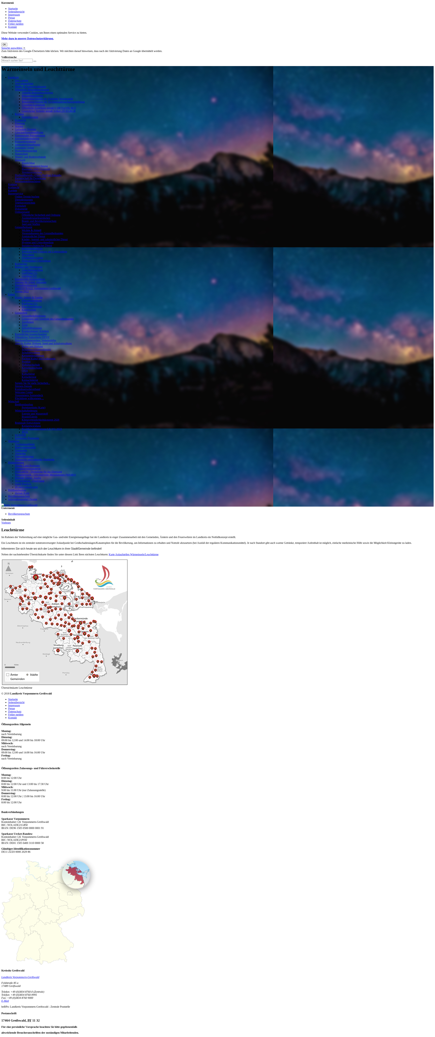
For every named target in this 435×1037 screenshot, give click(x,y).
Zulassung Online (24, 147)
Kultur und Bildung (32, 346)
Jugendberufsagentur (26, 285)
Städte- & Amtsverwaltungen (30, 86)
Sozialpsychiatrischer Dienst (37, 245)
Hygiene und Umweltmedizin (38, 242)
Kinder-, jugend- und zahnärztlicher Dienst (45, 239)
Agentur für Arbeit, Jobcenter (30, 282)
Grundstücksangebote (33, 104)
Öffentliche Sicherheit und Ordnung (41, 214)
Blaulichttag (28, 163)
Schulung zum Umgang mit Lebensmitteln (44, 251)
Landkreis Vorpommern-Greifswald (20, 977)
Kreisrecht (20, 120)
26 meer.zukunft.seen (26, 487)
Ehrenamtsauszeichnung (35, 166)
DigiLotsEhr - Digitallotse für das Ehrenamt (38, 471)
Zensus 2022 (22, 291)
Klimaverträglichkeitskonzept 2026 (40, 419)
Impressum (14, 14)
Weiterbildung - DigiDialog (29, 480)
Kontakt (12, 26)
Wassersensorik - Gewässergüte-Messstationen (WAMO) (45, 474)
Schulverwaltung (31, 352)
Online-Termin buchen (27, 196)
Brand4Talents (29, 416)
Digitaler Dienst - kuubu (28, 477)
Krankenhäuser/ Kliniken (35, 331)
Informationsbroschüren (27, 181)
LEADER (20, 435)
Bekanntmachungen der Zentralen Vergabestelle (47, 98)
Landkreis (13, 77)
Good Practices (23, 483)
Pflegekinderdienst (32, 300)
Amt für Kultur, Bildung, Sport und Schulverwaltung (43, 343)
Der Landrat (21, 80)
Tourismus (13, 441)
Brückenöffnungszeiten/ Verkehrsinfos (35, 340)
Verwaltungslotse (24, 83)
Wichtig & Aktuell (31, 230)
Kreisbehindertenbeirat (27, 138)
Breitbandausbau (24, 404)
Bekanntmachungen (32, 95)
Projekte (26, 361)
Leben (11, 294)
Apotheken (28, 321)
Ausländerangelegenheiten (36, 218)
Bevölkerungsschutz (19, 496)
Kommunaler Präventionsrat (30, 135)
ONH (25, 370)
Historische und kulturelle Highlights (34, 459)
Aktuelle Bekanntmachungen (37, 92)
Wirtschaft (13, 401)
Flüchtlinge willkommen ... (29, 398)
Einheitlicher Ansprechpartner (31, 334)
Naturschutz (21, 153)
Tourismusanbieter (25, 444)
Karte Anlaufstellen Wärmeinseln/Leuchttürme (134, 554)
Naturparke (21, 450)
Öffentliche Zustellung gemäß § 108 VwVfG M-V (49, 107)
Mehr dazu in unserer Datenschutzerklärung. (27, 38)
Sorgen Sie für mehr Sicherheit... (32, 383)
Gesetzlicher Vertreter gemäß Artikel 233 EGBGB (49, 111)
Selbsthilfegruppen (32, 328)
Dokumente (21, 208)
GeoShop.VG (29, 276)
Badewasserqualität (25, 447)
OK (4, 44)
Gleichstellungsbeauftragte (29, 132)
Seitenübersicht (16, 11)
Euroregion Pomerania (27, 438)
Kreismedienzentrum (33, 355)
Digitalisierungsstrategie (28, 468)
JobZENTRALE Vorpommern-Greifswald (38, 288)
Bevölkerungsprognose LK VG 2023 (42, 428)
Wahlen (19, 126)
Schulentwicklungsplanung (36, 349)
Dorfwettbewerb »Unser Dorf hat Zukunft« (38, 175)
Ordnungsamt (22, 211)
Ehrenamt (20, 159)
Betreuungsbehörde (32, 248)
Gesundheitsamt (23, 227)
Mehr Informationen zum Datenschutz (21, 54)
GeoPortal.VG (29, 273)
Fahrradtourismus (24, 456)
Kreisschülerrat (30, 380)
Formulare (20, 205)
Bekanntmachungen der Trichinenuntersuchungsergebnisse (53, 101)
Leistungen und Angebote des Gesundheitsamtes (48, 318)
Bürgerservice (15, 193)
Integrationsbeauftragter (27, 144)
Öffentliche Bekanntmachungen (32, 89)
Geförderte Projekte (25, 129)
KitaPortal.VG (29, 303)
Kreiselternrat (29, 377)
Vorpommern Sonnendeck (29, 395)
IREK (25, 432)
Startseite (13, 8)
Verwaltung (28, 254)
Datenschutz (14, 20)
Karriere (12, 190)
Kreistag (19, 114)
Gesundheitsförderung (34, 315)
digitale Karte (22, 493)
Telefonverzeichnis (25, 202)
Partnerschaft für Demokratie (30, 178)
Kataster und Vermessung (28, 266)
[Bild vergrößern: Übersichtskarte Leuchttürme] (64, 684)
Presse (11, 17)
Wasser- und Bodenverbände (30, 156)
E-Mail (5, 1000)
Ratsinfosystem (30, 117)
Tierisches (20, 453)
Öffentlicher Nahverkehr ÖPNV (32, 337)
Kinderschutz (29, 309)
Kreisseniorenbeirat (25, 141)
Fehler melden (15, 23)
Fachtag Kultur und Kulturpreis (38, 358)
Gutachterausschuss (32, 270)
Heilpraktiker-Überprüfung (36, 260)
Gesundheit (21, 312)
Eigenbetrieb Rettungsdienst (30, 279)
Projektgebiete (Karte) (33, 407)
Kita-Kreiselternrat (32, 306)
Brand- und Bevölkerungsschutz (39, 221)
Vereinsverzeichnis (32, 172)
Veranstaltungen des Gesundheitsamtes (42, 233)
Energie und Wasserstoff (35, 413)
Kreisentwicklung (31, 425)
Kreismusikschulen (32, 367)
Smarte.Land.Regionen (27, 465)
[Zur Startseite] (19, 505)
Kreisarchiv (21, 263)
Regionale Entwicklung (27, 422)
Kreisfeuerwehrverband (27, 389)
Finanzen (20, 123)
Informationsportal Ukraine (22, 499)
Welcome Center (24, 392)
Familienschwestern (32, 257)
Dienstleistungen (24, 199)
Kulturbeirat (28, 373)
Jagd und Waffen (31, 224)
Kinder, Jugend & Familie (29, 297)
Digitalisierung (16, 462)
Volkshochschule (31, 364)
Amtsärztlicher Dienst (33, 236)
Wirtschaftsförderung (26, 410)
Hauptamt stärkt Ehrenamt (36, 169)
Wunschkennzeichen (26, 150)
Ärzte (25, 325)
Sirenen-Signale (23, 386)
